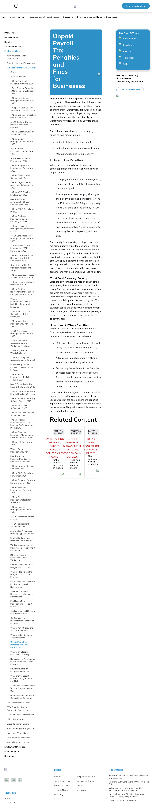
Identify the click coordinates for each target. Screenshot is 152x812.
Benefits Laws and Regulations (21, 63)
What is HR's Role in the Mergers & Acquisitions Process (21, 574)
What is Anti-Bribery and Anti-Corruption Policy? (21, 629)
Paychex (127, 51)
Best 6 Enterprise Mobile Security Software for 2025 (22, 385)
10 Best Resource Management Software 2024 (20, 490)
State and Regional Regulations (21, 728)
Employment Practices (14, 747)
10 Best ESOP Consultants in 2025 (22, 210)
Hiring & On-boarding (16, 719)
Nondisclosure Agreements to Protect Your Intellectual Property (22, 661)
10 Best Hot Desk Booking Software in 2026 (22, 414)
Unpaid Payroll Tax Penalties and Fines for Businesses (20, 645)
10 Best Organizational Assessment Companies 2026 (21, 185)
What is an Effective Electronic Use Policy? (20, 653)
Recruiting (9, 756)
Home (2, 17)
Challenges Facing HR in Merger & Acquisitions (21, 566)
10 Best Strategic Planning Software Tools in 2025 (22, 399)
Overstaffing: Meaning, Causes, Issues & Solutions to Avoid (22, 367)
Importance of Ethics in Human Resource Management (128, 776)
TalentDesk (128, 58)
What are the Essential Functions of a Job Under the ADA (21, 678)
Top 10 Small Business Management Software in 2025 (22, 238)
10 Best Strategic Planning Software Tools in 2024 (22, 481)
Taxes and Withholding (17, 733)
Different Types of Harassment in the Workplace (18, 557)
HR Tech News (11, 37)
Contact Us (9, 802)
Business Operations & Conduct (44, 17)
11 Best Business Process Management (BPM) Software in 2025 (22, 248)
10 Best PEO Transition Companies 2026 (20, 176)
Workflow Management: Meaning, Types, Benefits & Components (22, 548)
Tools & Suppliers (18, 76)
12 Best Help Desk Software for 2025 (18, 406)
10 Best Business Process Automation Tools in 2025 (22, 276)
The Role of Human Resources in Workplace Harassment (21, 594)
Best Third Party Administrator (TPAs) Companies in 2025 (19, 202)
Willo (125, 64)
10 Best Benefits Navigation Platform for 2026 (23, 116)
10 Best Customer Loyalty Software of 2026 (22, 133)
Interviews (9, 33)
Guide (13, 72)
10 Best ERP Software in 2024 (21, 443)
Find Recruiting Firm (135, 6)
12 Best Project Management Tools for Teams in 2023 (20, 500)
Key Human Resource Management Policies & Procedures (21, 604)
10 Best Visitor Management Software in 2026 (22, 141)
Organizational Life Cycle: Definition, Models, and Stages (22, 268)
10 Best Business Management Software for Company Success (22, 219)
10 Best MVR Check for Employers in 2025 (20, 193)
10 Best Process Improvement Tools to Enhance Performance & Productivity (21, 424)
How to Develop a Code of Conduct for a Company (22, 696)
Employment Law (17, 17)
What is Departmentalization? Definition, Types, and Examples (20, 303)
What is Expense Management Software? (21, 450)
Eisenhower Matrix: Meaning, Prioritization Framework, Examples (20, 459)
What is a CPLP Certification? (123, 800)
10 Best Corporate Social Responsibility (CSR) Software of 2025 (21, 258)
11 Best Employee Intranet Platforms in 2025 (22, 283)
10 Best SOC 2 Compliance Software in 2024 (22, 474)
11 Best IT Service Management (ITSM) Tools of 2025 (22, 228)
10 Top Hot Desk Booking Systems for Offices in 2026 (22, 109)
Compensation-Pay (13, 46)
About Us (9, 798)
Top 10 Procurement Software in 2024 (19, 525)
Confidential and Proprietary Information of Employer (22, 621)
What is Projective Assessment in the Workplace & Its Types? (20, 343)
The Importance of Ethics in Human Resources (22, 612)
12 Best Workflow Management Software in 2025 (22, 324)
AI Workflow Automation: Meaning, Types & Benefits (22, 532)
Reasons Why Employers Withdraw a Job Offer (129, 782)
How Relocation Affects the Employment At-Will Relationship (22, 584)
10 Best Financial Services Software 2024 (22, 467)
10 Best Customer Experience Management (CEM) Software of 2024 (21, 435)
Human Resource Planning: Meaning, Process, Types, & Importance (126, 795)
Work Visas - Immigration (18, 742)
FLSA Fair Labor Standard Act (20, 714)
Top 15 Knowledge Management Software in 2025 (22, 333)
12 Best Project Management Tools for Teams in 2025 (20, 377)
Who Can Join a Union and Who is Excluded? (22, 351)
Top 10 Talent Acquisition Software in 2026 (91, 446)
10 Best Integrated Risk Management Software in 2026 (22, 168)
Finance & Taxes (12, 751)
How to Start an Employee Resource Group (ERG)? (22, 539)
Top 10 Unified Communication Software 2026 (21, 151)
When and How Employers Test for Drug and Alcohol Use (22, 688)
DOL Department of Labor (18, 702)
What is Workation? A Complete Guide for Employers (20, 314)
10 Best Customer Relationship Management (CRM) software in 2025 (22, 292)
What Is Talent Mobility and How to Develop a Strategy (22, 392)
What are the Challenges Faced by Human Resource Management (126, 789)
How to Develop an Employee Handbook (19, 670)
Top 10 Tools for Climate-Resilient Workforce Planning (21, 124)
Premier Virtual (130, 38)
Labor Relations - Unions (18, 724)
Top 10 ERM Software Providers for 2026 (20, 159)
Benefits (8, 42)
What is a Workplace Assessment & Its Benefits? (22, 358)
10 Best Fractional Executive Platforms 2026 (21, 82)
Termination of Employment (19, 737)
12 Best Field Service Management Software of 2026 (22, 100)
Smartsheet (128, 45)
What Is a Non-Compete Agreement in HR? (21, 636)
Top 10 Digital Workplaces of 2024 (22, 518)
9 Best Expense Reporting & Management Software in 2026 (22, 91)
